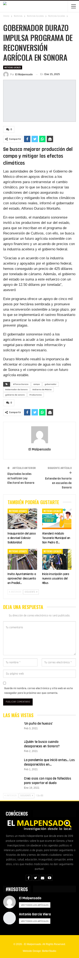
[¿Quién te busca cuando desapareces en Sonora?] (12, 746)
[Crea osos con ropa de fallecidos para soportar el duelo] (12, 783)
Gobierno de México (42, 389)
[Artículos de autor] (39, 434)
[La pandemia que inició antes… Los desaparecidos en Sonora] (12, 764)
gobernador (50, 384)
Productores (35, 395)
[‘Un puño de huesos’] (12, 728)
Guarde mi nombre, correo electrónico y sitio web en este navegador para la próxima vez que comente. (38, 691)
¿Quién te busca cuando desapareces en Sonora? (42, 744)
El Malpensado (30, 898)
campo (36, 384)
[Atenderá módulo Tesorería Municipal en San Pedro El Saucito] (57, 519)
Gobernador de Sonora (16, 389)
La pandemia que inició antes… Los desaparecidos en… (49, 762)
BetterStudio (49, 951)
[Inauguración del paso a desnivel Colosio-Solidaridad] (22, 519)
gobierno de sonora (15, 395)
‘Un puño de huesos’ (38, 723)
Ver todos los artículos (34, 904)
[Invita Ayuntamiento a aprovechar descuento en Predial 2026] (22, 559)
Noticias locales (12, 67)
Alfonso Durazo (20, 384)
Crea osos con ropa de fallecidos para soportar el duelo (47, 780)
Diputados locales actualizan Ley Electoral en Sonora (20, 478)
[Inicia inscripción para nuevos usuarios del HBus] (57, 559)
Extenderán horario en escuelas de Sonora (58, 483)
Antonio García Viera (35, 914)
